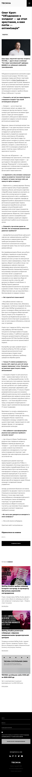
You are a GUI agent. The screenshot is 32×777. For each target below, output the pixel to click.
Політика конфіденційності (16, 768)
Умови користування (16, 771)
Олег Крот (5, 58)
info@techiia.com (16, 752)
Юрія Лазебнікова (18, 80)
